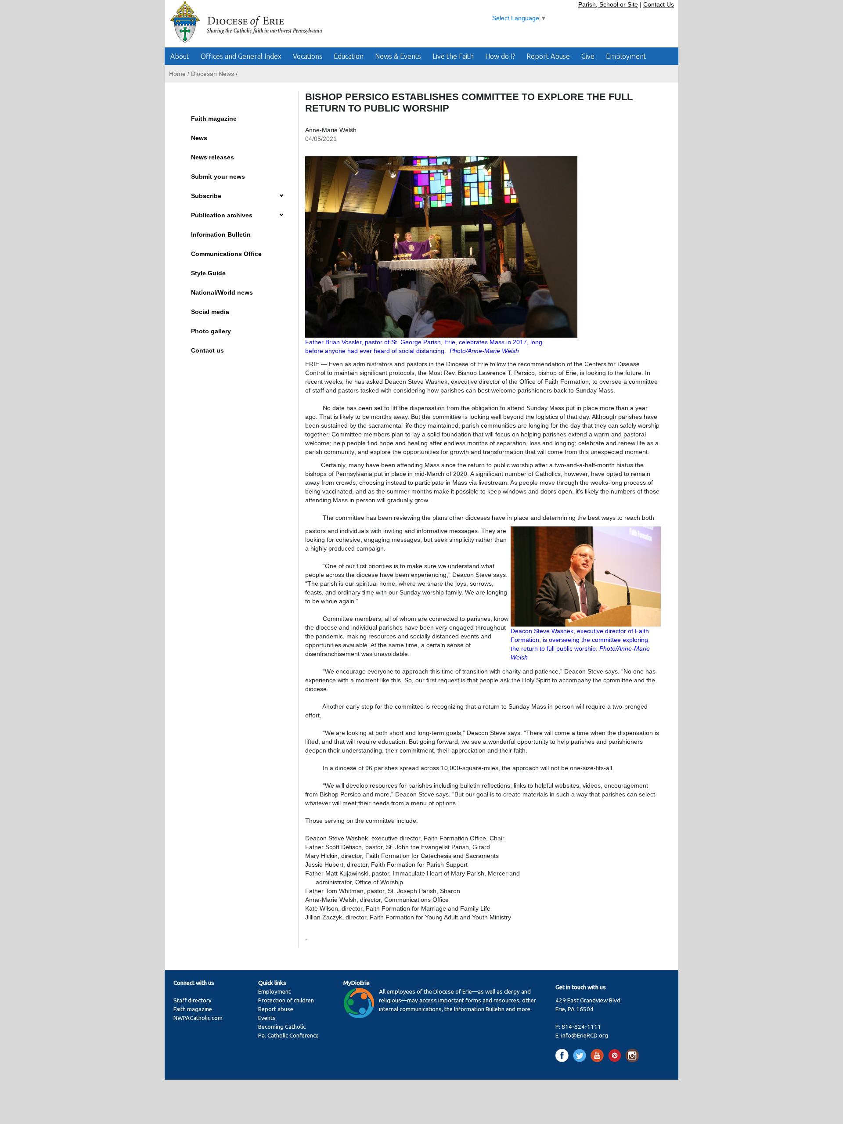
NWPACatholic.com (198, 1018)
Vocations (307, 56)
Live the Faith (453, 56)
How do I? (500, 56)
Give (587, 56)
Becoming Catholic (282, 1026)
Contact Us (658, 4)
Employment (626, 56)
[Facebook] (563, 1055)
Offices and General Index (241, 56)
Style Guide (208, 273)
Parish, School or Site (608, 4)
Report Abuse (548, 56)
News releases (212, 157)
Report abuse (275, 1009)
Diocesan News (212, 73)
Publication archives (221, 215)
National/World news (222, 292)
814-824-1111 (581, 1026)
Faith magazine (214, 118)
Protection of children (286, 1000)
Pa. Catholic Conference (288, 1035)
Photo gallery (211, 331)
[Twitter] (581, 1055)
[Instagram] (632, 1055)
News (199, 137)
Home (177, 73)
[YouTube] (599, 1055)
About (179, 56)
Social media (210, 311)
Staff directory (192, 1000)
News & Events (398, 56)
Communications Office (226, 253)
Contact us (207, 350)
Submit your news (218, 176)
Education (349, 56)
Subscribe (206, 195)
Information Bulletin (221, 234)
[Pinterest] (616, 1055)
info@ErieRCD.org (584, 1035)
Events (267, 1018)
